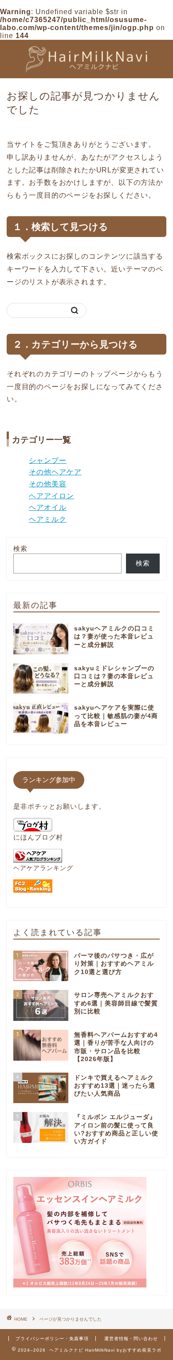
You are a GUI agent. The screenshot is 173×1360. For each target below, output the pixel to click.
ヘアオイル (48, 507)
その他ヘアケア (55, 472)
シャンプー (48, 460)
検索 (20, 548)
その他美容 (48, 484)
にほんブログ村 (38, 837)
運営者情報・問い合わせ (131, 1338)
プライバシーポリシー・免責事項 (52, 1338)
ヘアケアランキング (43, 868)
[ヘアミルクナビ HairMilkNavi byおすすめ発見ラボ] (87, 71)
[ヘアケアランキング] (37, 860)
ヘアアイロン (51, 496)
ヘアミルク (48, 519)
